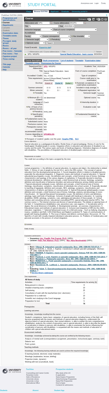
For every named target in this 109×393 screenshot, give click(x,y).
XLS (77, 139)
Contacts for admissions (64, 385)
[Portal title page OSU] (44, 4)
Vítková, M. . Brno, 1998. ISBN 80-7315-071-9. (67, 247)
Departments (8, 25)
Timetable (79, 61)
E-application (60, 375)
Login (97, 3)
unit (31, 23)
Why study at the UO (63, 373)
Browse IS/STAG (41, 12)
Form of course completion (64, 30)
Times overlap (8, 59)
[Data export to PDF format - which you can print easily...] (89, 19)
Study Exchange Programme (66, 379)
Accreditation (30, 33)
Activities (29, 224)
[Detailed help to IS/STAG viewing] (105, 19)
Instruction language (32, 30)
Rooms (6, 46)
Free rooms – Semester (12, 51)
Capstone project (10, 56)
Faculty (27, 36)
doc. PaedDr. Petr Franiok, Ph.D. (53, 238)
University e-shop (32, 381)
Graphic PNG (68, 139)
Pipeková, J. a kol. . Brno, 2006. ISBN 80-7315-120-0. (70, 257)
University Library (32, 379)
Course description (33, 61)
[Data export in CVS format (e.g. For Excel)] (98, 19)
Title (26, 26)
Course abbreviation (61, 23)
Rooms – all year (10, 48)
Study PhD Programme (64, 381)
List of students (67, 61)
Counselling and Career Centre (37, 373)
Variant (98, 52)
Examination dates (10, 33)
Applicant (54, 12)
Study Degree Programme (65, 377)
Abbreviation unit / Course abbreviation (44, 52)
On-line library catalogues (42, 273)
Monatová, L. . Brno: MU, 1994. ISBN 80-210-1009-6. (65, 259)
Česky (103, 3)
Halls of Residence (33, 377)
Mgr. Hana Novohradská (76, 240)
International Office (33, 383)
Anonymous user (87, 3)
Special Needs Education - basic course (76, 54)
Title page (7, 64)
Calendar (6, 67)
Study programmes (51, 61)
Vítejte (28, 12)
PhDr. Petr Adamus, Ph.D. (48, 240)
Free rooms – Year (10, 54)
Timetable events (10, 36)
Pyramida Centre (32, 375)
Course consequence (51, 36)
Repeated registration (88, 90)
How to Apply (60, 383)
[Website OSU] (13, 4)
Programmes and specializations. (10, 19)
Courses (6, 23)
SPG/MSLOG (49, 134)
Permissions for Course (51, 63)
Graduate (65, 12)
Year (61, 26)
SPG (45, 66)
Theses (6, 38)
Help (5, 70)
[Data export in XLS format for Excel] (94, 19)
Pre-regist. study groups (9, 42)
